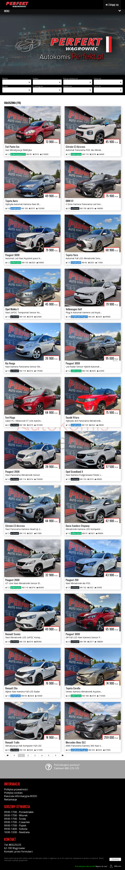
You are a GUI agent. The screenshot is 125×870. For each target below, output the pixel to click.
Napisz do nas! (91, 866)
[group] (62, 44)
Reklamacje (10, 799)
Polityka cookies (13, 792)
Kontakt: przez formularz (18, 851)
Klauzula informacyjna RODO (20, 796)
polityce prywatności (20, 860)
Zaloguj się (113, 4)
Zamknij (115, 859)
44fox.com (117, 866)
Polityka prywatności (16, 789)
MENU (6, 11)
